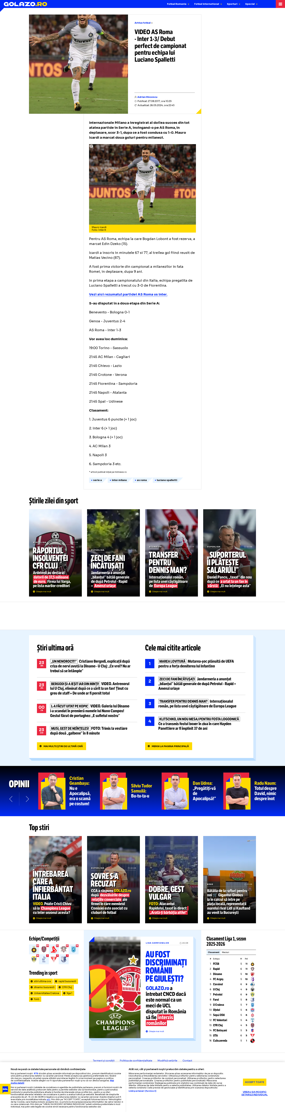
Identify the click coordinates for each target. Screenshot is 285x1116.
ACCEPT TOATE (254, 1082)
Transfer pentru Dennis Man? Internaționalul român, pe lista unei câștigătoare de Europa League (171, 553)
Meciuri (225, 952)
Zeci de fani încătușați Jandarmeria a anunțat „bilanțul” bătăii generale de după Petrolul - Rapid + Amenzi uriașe (113, 553)
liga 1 (69, 993)
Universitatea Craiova (46, 993)
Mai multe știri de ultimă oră (63, 746)
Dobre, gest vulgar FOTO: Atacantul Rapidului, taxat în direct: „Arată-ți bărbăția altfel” (171, 879)
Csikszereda (220, 1040)
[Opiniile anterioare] (11, 799)
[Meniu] (280, 4)
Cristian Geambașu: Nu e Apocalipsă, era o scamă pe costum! (69, 791)
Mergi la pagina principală (170, 746)
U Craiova (218, 1005)
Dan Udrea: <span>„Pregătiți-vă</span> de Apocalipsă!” (192, 791)
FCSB (216, 964)
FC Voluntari (220, 1020)
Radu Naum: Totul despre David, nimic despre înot (254, 791)
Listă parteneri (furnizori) (142, 1091)
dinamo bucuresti (44, 987)
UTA (215, 1035)
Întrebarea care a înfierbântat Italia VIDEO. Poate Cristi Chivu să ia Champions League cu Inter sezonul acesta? (55, 879)
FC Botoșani (220, 1030)
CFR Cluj (67, 987)
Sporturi (232, 3)
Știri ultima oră (55, 647)
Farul (216, 999)
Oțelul (216, 1010)
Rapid (216, 969)
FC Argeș (218, 979)
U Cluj (216, 989)
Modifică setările (167, 1060)
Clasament (213, 952)
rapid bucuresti (67, 981)
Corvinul (218, 984)
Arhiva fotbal (143, 22)
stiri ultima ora (42, 981)
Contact (187, 1060)
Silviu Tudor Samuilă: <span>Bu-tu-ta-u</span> (131, 791)
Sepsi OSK (219, 1015)
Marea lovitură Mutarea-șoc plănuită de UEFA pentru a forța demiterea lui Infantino (195, 664)
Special (250, 3)
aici (48, 1099)
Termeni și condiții (103, 1060)
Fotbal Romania (176, 3)
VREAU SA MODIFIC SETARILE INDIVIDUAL (254, 1093)
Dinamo (217, 974)
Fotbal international (206, 3)
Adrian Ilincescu (147, 97)
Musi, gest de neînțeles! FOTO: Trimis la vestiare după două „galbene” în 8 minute (87, 731)
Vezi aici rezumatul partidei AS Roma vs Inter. (128, 294)
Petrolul (217, 994)
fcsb (36, 999)
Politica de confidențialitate (136, 1060)
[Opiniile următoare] (27, 799)
